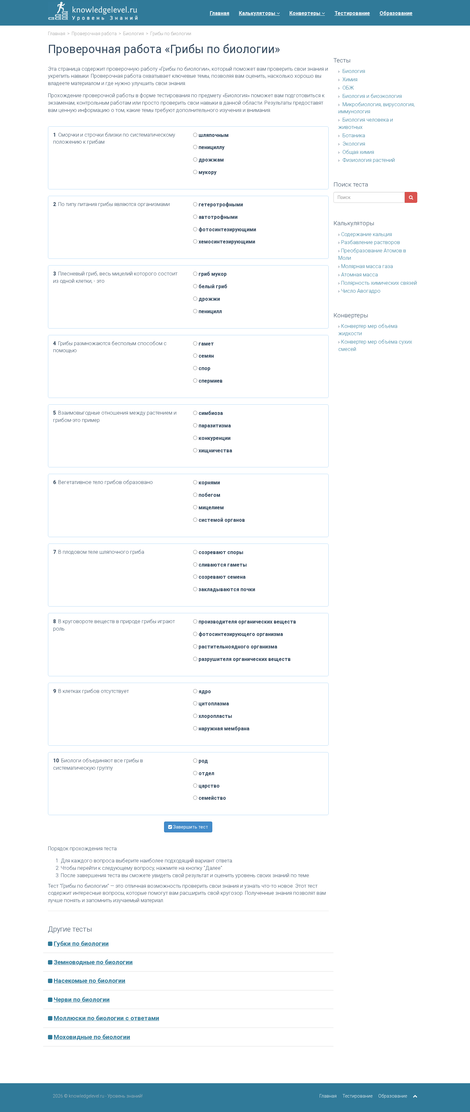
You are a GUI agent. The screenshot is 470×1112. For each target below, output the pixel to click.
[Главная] (93, 13)
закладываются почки (226, 589)
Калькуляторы (258, 13)
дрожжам (210, 160)
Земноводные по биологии (93, 962)
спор (203, 368)
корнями (208, 483)
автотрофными (217, 217)
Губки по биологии (81, 943)
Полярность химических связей (379, 283)
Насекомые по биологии (89, 980)
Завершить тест (190, 827)
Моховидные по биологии (92, 1037)
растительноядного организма (237, 647)
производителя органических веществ (246, 622)
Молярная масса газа (367, 266)
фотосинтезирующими (226, 229)
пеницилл (209, 311)
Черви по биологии (82, 999)
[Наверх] (415, 1096)
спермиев (210, 381)
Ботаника (353, 135)
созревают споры (220, 552)
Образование (396, 13)
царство (208, 786)
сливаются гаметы (222, 565)
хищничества (214, 451)
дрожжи (208, 299)
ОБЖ (347, 88)
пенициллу (210, 147)
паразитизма (214, 426)
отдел (205, 773)
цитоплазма (213, 704)
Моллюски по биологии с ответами (106, 1018)
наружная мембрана (223, 729)
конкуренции (214, 438)
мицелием (210, 507)
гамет (205, 344)
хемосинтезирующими (226, 242)
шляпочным (213, 135)
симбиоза (210, 413)
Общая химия (357, 152)
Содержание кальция (366, 234)
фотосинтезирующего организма (240, 634)
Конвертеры (305, 13)
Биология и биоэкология (371, 96)
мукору (206, 172)
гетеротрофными (220, 205)
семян (205, 356)
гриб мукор (212, 274)
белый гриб (212, 286)
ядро (204, 691)
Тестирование (352, 13)
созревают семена (221, 577)
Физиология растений (368, 160)
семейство (211, 798)
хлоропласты (214, 716)
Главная (219, 13)
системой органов (221, 520)
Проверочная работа (94, 33)
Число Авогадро (360, 291)
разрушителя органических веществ (244, 659)
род (202, 761)
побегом (208, 495)
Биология (133, 33)
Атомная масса (359, 275)
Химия (349, 79)
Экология (353, 144)
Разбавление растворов (370, 242)
